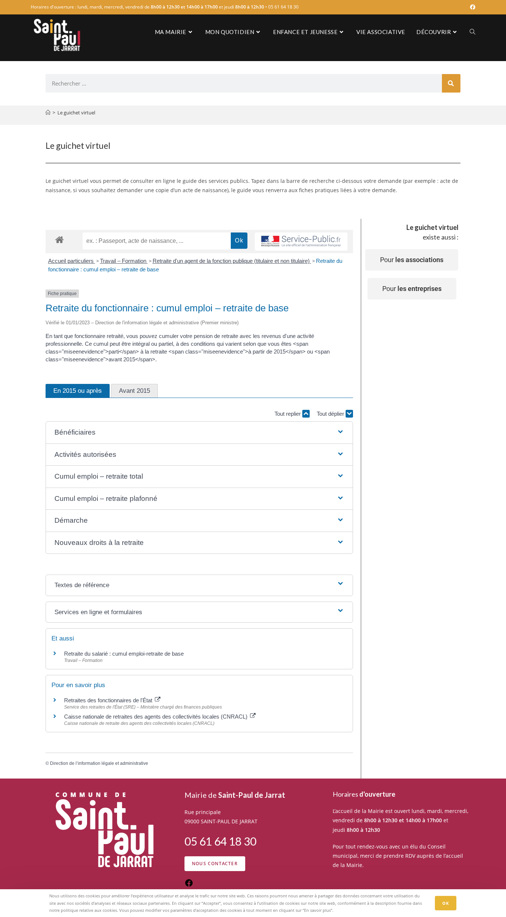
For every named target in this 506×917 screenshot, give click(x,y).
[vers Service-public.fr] (301, 241)
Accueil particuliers (71, 261)
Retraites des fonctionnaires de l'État (109, 700)
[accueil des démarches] (59, 239)
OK (445, 903)
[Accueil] (48, 112)
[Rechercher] (451, 83)
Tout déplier (331, 414)
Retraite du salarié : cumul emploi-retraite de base (124, 653)
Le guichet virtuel (76, 112)
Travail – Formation (124, 261)
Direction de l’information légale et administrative (99, 763)
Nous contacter (215, 863)
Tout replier (288, 414)
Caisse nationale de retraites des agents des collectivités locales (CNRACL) (156, 716)
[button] (199, 433)
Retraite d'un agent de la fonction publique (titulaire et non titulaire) (232, 261)
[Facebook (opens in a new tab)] (471, 7)
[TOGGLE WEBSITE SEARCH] (472, 32)
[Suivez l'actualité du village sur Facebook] (188, 885)
